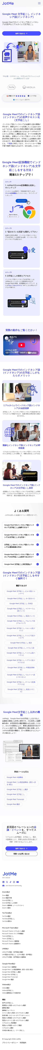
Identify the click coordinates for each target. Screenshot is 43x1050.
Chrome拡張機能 (10, 193)
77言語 (9, 143)
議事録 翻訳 (6, 1008)
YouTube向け (7, 913)
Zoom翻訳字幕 (7, 898)
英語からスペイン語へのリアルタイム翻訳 (15, 1020)
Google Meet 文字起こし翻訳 (11, 972)
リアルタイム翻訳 (7, 1028)
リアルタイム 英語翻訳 (9, 1023)
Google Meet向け (8, 964)
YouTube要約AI (7, 921)
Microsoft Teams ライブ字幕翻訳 (13, 934)
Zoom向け (6, 892)
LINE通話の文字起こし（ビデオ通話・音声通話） (17, 954)
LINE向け (5, 949)
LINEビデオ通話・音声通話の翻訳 (12, 952)
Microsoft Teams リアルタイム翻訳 (13, 931)
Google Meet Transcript (10, 977)
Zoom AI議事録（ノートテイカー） (13, 905)
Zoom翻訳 (5, 895)
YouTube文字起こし (8, 919)
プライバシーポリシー (10, 1043)
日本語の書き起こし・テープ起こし (13, 1030)
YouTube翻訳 (6, 916)
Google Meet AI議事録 (9, 967)
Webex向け (6, 984)
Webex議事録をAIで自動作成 (11, 993)
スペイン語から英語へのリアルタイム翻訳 (15, 1013)
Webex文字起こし (8, 990)
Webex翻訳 (6, 988)
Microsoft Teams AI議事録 (10, 941)
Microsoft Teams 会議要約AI (11, 944)
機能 (3, 1000)
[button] (39, 3)
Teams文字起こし (8, 936)
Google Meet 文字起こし (10, 974)
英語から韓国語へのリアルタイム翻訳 (14, 1018)
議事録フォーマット (8, 1010)
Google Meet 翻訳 (8, 979)
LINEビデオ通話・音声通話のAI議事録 (14, 957)
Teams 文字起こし (8, 939)
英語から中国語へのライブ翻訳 (12, 1025)
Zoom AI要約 (6, 908)
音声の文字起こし (7, 1003)
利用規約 (23, 1043)
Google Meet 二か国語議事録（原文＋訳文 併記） (18, 969)
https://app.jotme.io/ (15, 285)
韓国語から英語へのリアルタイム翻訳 (14, 1005)
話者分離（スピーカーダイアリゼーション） (16, 1015)
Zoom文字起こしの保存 (9, 903)
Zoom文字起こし (7, 900)
